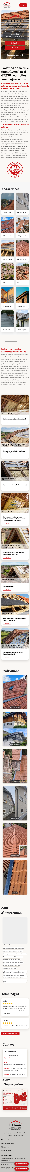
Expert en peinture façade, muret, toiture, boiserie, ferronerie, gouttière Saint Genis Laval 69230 (14, 971)
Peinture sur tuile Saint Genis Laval (11, 965)
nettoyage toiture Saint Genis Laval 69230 (13, 962)
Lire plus (7, 422)
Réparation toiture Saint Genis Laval (11, 959)
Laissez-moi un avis (10, 1033)
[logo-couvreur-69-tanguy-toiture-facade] (6, 5)
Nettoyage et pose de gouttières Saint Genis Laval (15, 954)
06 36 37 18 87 (13, 1056)
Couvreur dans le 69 (7, 1143)
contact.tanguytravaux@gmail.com (14, 1064)
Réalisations (15, 43)
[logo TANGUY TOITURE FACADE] (15, 1125)
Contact (15, 48)
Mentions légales (6, 1155)
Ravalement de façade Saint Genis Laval (12, 956)
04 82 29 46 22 (15, 1058)
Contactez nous (6, 1150)
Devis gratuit (23, 5)
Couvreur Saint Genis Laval (9, 968)
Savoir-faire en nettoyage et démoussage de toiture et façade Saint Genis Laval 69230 (13, 976)
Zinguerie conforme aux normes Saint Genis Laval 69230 (14, 980)
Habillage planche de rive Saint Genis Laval (13, 948)
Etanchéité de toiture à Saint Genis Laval (12, 951)
